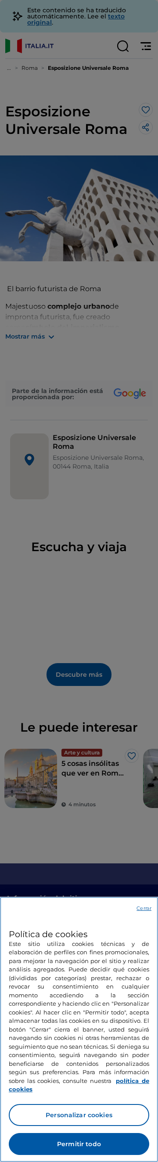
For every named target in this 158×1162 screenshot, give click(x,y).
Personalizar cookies (79, 1115)
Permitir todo (79, 1144)
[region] (79, 1029)
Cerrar (143, 908)
